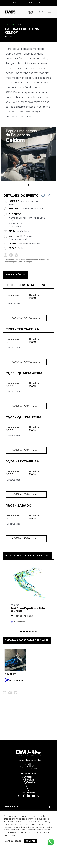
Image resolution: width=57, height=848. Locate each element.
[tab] (28, 807)
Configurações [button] (13, 841)
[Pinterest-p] (38, 796)
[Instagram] (19, 796)
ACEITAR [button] (30, 841)
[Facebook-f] (24, 796)
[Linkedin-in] (28, 796)
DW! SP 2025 (10, 25)
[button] (49, 12)
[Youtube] (33, 796)
